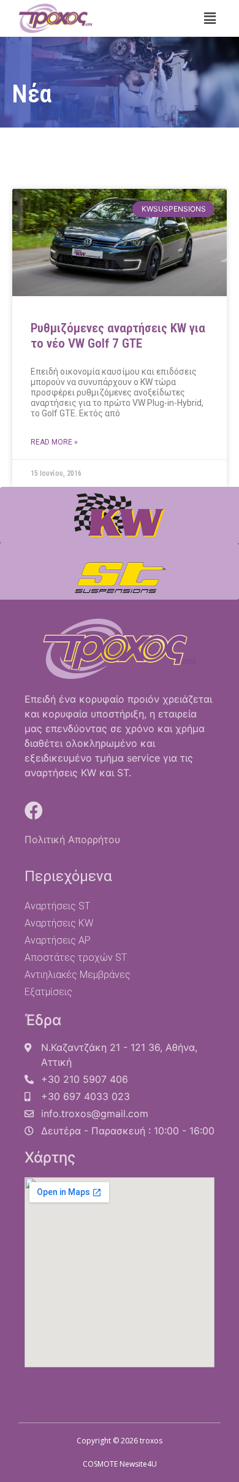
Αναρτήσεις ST (57, 906)
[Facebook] (34, 810)
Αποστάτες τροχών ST (76, 957)
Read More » (54, 442)
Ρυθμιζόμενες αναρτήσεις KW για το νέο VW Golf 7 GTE (118, 336)
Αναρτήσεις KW (59, 923)
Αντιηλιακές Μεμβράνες (78, 974)
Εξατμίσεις (48, 992)
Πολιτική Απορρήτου (72, 839)
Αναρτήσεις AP (58, 940)
